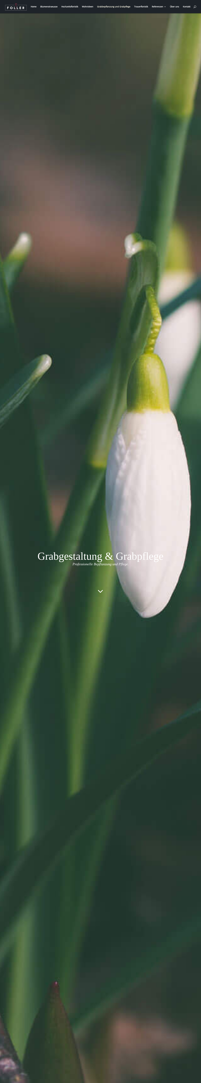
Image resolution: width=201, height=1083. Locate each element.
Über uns (174, 7)
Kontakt (186, 7)
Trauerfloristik (141, 7)
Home (33, 7)
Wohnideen (87, 7)
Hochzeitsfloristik (69, 7)
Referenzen (157, 7)
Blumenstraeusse (49, 7)
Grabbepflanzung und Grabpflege (113, 7)
